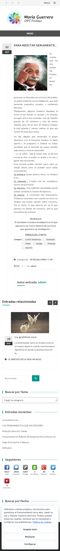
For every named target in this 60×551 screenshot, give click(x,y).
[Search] (35, 378)
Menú (47, 2)
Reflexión (7, 448)
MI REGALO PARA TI (39, 259)
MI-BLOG (36, 359)
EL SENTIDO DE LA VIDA (20, 359)
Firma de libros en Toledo (14, 431)
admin (33, 266)
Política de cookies (42, 522)
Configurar (30, 544)
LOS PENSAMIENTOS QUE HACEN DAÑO (22, 425)
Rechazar (30, 536)
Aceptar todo (30, 529)
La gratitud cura (26, 337)
